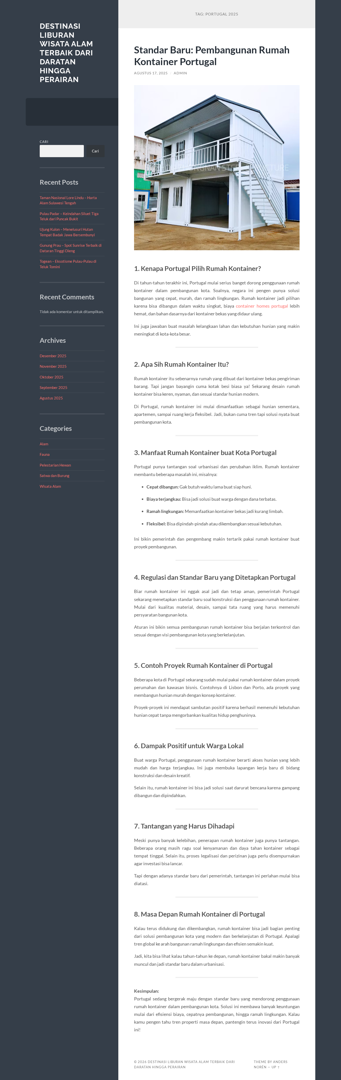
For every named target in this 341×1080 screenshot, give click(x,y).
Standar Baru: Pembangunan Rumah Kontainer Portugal (212, 55)
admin (180, 73)
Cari (44, 142)
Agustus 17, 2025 (151, 73)
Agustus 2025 (51, 398)
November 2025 (53, 366)
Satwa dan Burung (54, 475)
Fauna (45, 454)
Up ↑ (276, 1067)
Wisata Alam (50, 486)
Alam (44, 444)
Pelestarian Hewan (55, 465)
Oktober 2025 (51, 377)
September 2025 (53, 387)
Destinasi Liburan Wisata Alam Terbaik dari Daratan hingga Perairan (66, 53)
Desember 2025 (53, 356)
